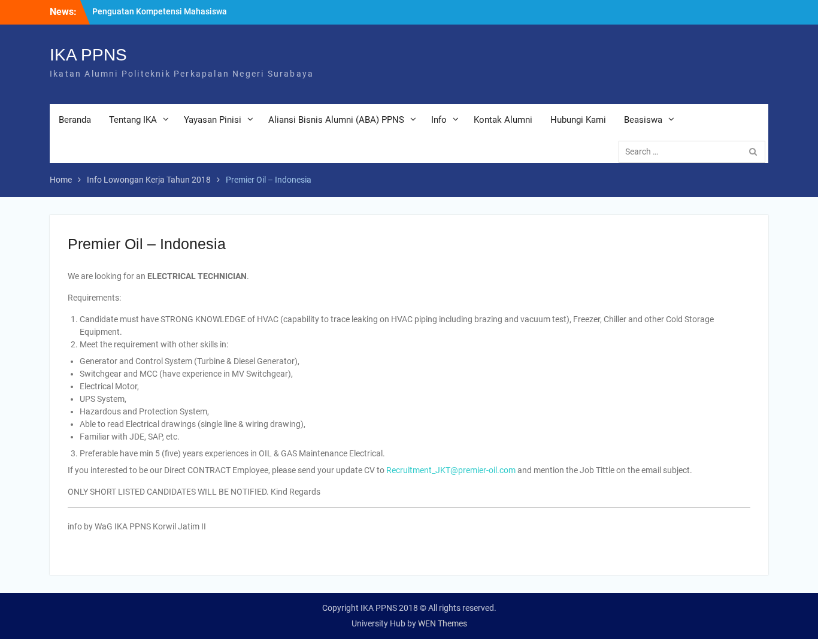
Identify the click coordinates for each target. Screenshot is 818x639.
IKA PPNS (88, 55)
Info (439, 119)
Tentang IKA (133, 119)
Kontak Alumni (503, 119)
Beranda (75, 119)
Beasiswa (643, 119)
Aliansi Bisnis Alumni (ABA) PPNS (336, 119)
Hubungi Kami (578, 119)
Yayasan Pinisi (212, 119)
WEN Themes (442, 623)
